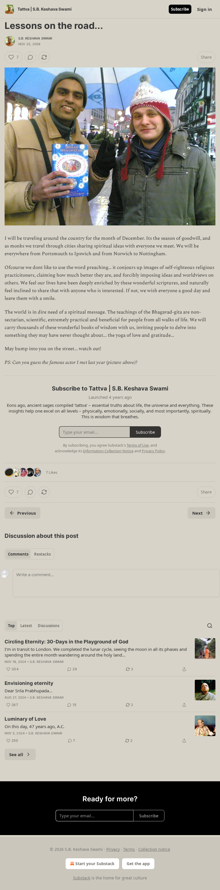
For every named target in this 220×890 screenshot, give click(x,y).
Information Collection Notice (108, 450)
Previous (26, 513)
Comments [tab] (18, 554)
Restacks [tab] (42, 554)
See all (16, 754)
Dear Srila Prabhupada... (28, 690)
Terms (129, 849)
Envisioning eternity (29, 683)
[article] (110, 655)
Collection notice (154, 849)
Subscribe (180, 9)
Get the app (138, 863)
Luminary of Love (25, 719)
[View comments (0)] (30, 57)
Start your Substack (95, 863)
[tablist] (29, 554)
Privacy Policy (153, 450)
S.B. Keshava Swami (35, 38)
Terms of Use (138, 445)
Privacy (113, 849)
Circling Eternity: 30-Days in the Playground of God (66, 642)
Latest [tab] (26, 625)
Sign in (204, 9)
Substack (81, 878)
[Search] (209, 625)
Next (197, 513)
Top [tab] (11, 625)
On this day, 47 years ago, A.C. (34, 726)
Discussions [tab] (48, 625)
